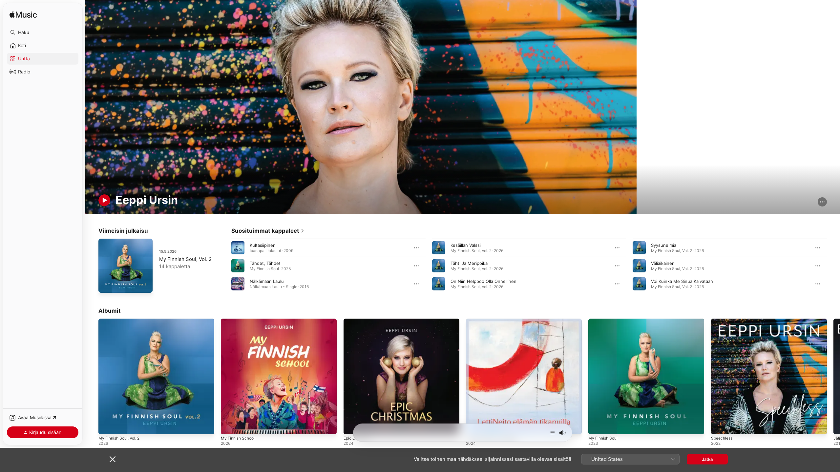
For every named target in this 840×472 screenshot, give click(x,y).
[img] (23, 15)
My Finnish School (239, 321)
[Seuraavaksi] (552, 432)
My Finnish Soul (604, 321)
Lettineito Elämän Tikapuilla (493, 321)
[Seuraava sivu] (833, 265)
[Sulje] (113, 459)
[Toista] (104, 200)
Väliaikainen (663, 263)
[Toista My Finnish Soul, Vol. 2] (107, 284)
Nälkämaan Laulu (267, 281)
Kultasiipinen (263, 245)
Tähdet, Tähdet (265, 263)
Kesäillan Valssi (466, 245)
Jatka (707, 459)
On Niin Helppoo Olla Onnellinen (483, 281)
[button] (42, 32)
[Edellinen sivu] (224, 265)
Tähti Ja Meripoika (469, 263)
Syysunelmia (663, 245)
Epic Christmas (359, 321)
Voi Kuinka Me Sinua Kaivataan (682, 281)
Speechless (723, 321)
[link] (267, 230)
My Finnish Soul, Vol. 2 (185, 259)
